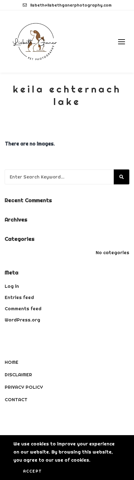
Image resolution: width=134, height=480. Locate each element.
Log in (12, 286)
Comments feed (23, 308)
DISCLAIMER (18, 375)
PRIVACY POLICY (24, 387)
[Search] (121, 176)
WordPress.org (22, 320)
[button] (121, 41)
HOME (11, 362)
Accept (32, 471)
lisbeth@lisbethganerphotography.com (71, 4)
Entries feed (19, 297)
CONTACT (16, 399)
